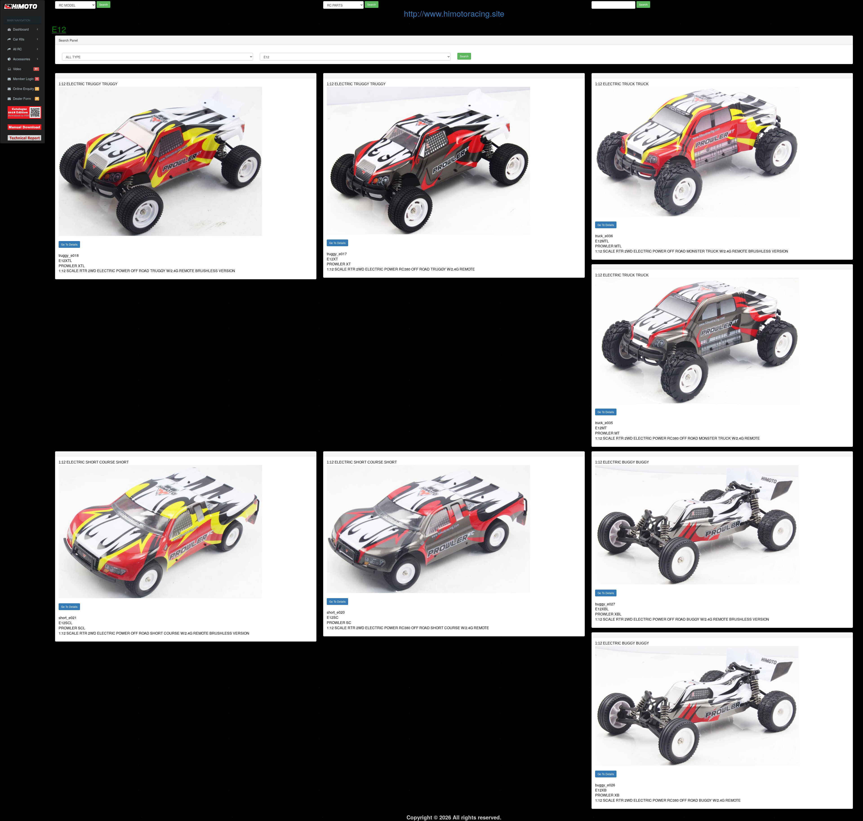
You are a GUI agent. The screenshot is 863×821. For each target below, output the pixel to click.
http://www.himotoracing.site (454, 13)
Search (103, 4)
